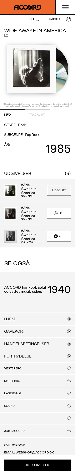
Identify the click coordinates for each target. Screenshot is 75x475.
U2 (6, 35)
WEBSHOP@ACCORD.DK (35, 452)
